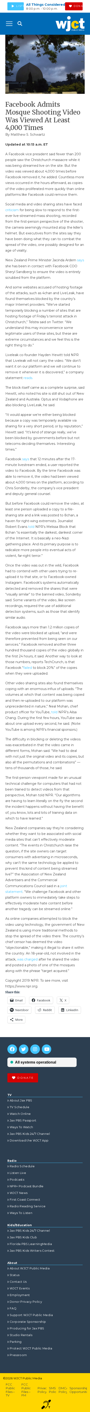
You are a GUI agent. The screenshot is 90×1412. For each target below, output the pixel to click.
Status (14, 1275)
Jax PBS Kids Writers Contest (32, 1250)
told (31, 527)
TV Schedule (19, 1107)
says (80, 260)
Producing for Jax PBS (27, 1328)
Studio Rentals (21, 1335)
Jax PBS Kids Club (23, 1237)
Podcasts (17, 1179)
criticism (12, 210)
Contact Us (18, 1281)
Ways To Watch (21, 1127)
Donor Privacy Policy (26, 1301)
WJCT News (18, 1193)
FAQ (13, 1308)
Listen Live (18, 1173)
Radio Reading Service (27, 1206)
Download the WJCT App (29, 1140)
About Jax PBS (21, 1100)
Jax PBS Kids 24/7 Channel (30, 1134)
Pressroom (18, 1355)
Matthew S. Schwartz (28, 134)
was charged (27, 959)
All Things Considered (45, 5)
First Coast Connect (25, 1199)
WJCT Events (20, 1288)
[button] (9, 23)
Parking (15, 1341)
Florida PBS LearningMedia (31, 1244)
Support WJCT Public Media (31, 1315)
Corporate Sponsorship (28, 1321)
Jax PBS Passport (23, 1120)
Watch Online (20, 1114)
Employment (20, 1295)
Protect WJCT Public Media (31, 1348)
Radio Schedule (22, 1166)
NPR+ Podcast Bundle (27, 1186)
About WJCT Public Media (30, 1268)
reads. (28, 378)
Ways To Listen (21, 1213)
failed (28, 668)
